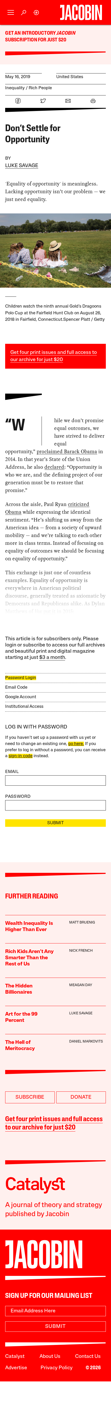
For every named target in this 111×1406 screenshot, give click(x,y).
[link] (36, 12)
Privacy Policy (57, 1368)
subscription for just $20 (35, 40)
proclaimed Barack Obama (67, 451)
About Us (49, 1356)
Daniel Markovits (86, 1042)
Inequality (15, 88)
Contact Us (88, 1356)
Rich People (40, 88)
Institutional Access (24, 706)
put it (49, 611)
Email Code (16, 687)
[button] (10, 12)
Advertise (16, 1368)
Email (12, 772)
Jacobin (66, 33)
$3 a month (52, 657)
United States (69, 77)
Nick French (81, 951)
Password (17, 796)
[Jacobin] (81, 12)
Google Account (20, 697)
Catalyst (15, 1356)
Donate (80, 1097)
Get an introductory (31, 33)
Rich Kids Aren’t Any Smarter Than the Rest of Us (29, 958)
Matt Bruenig (82, 923)
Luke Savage (21, 165)
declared (54, 467)
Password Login (20, 678)
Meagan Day (80, 985)
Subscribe (29, 1097)
